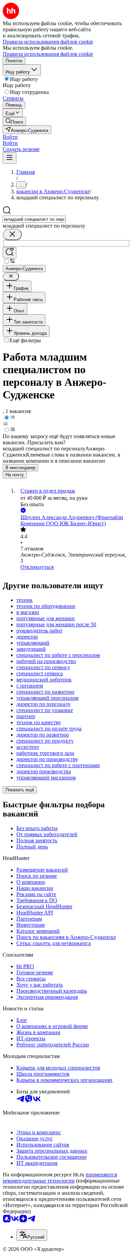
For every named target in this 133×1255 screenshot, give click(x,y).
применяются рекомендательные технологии (60, 1178)
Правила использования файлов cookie (48, 54)
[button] (10, 137)
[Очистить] (12, 234)
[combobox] (34, 219)
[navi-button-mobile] (9, 158)
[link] (14, 121)
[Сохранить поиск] (9, 252)
